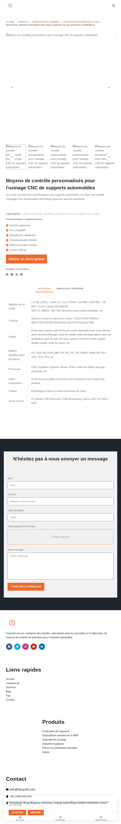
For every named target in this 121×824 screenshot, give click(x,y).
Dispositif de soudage (54, 739)
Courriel (12, 494)
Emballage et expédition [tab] (70, 289)
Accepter (17, 812)
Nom (10, 478)
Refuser (36, 812)
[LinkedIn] (21, 274)
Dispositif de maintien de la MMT (60, 735)
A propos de (12, 683)
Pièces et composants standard (59, 748)
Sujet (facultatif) (15, 510)
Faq (8, 695)
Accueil (10, 679)
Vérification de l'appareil (39, 214)
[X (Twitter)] (12, 274)
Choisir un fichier (60, 537)
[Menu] (113, 5)
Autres (45, 752)
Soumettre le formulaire (26, 586)
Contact (10, 699)
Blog (8, 691)
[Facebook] (7, 274)
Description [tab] (44, 289)
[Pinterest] (16, 274)
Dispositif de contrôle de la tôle (78, 214)
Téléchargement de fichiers (21, 526)
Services (11, 687)
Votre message (15, 549)
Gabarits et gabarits (53, 743)
